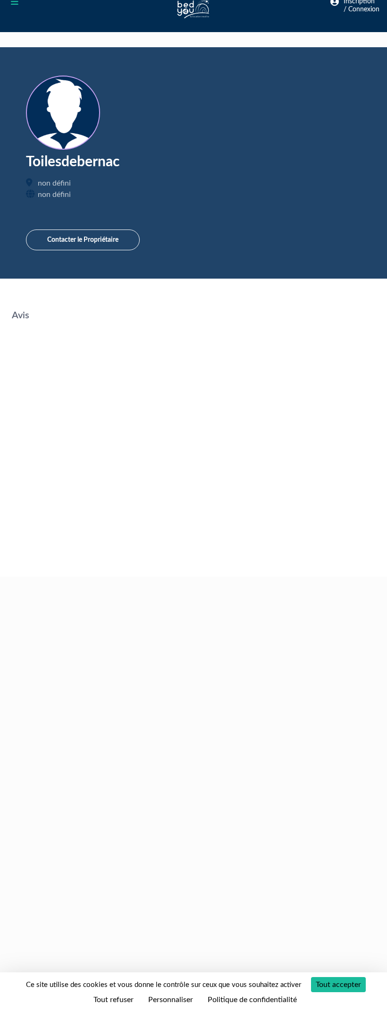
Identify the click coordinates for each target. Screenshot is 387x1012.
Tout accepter (338, 984)
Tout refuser (113, 999)
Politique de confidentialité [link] (252, 999)
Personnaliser (170, 999)
